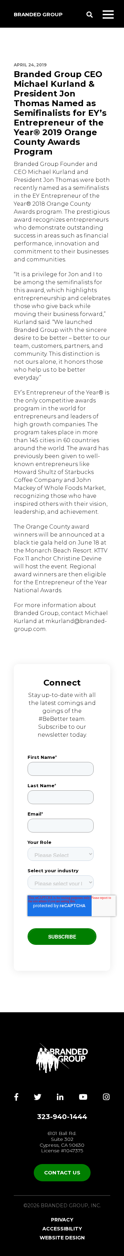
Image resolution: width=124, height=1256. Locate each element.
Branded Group (38, 14)
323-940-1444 (62, 1116)
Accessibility (62, 1228)
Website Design (62, 1237)
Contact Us (62, 1172)
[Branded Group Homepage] (62, 1058)
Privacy (62, 1219)
